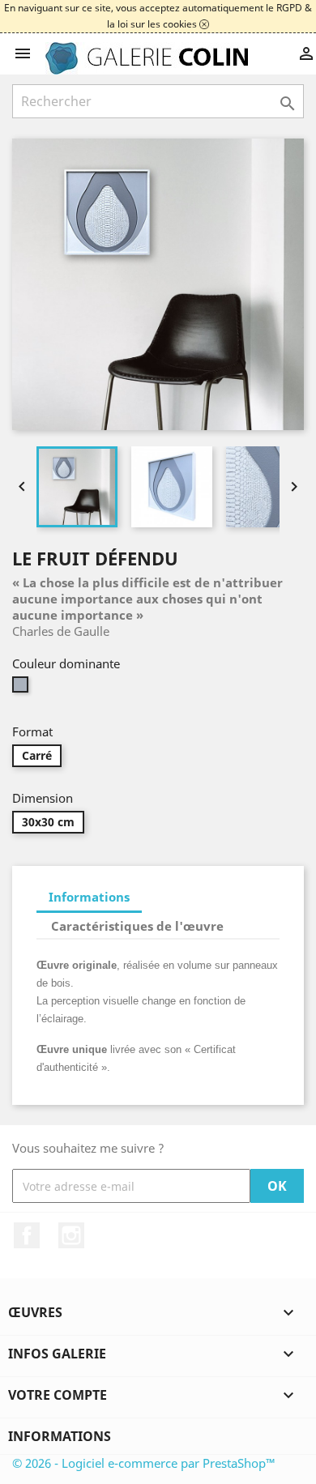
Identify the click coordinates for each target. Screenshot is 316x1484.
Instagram (71, 1235)
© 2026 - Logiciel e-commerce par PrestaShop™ (143, 1463)
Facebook (27, 1235)
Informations (59, 1436)
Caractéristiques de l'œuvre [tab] (137, 926)
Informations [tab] (89, 897)
